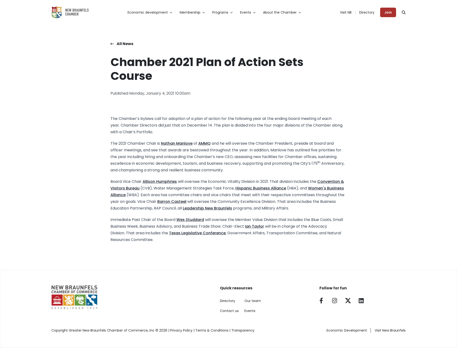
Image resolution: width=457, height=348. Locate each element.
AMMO (204, 143)
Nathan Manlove (177, 143)
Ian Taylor (254, 226)
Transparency (242, 330)
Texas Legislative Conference (197, 233)
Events (249, 310)
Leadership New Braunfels (207, 208)
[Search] (404, 12)
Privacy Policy (181, 330)
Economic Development (347, 330)
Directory (366, 12)
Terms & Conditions (211, 330)
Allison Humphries (160, 181)
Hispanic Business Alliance (260, 188)
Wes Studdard (190, 219)
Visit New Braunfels (390, 330)
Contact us (229, 310)
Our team (252, 300)
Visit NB (346, 12)
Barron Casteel (171, 201)
